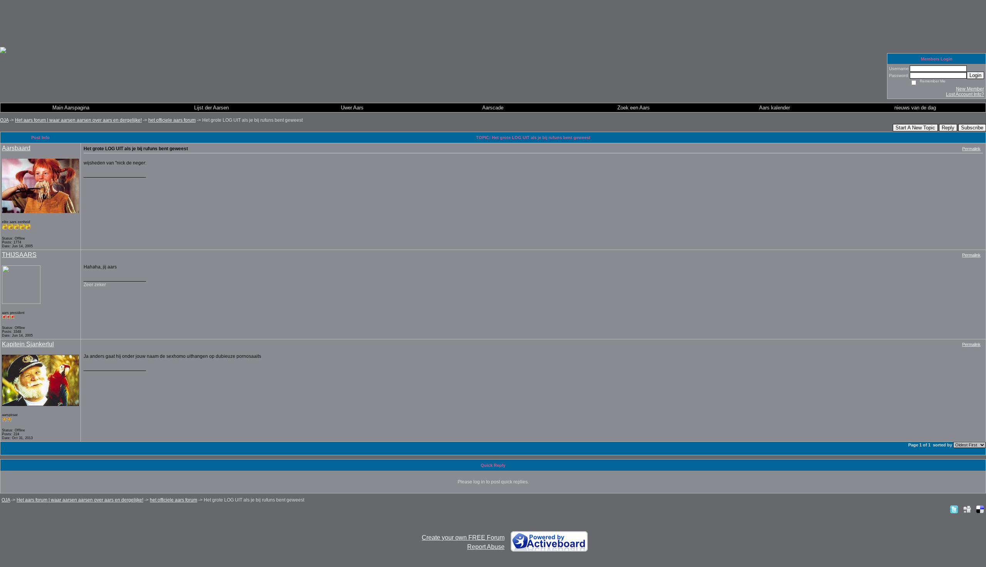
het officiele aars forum (172, 120)
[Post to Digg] (967, 509)
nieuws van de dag (915, 108)
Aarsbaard (16, 148)
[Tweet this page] (954, 509)
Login (975, 75)
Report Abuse (486, 547)
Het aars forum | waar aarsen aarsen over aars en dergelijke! (78, 120)
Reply (948, 128)
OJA (4, 120)
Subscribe (972, 128)
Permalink (971, 148)
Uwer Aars (352, 108)
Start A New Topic (915, 128)
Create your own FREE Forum (463, 537)
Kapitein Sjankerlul (28, 344)
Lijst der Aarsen (211, 108)
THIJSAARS (19, 255)
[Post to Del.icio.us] (980, 509)
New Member (970, 89)
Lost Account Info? (965, 94)
